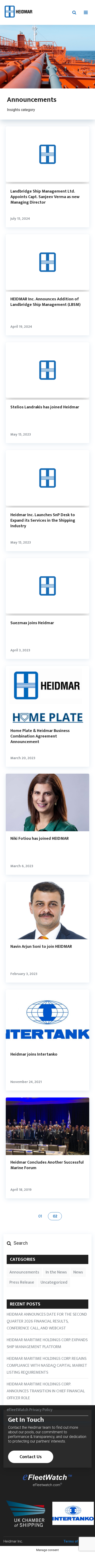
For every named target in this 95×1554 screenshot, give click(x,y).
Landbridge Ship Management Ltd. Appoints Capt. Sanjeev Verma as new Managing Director (45, 197)
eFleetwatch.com (46, 1485)
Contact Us (31, 1457)
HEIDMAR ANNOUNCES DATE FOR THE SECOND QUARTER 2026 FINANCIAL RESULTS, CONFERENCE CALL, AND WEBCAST (47, 1321)
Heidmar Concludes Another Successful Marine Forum (47, 1165)
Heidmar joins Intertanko (33, 1054)
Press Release (21, 1282)
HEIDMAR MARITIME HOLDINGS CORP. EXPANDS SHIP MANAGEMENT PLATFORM (47, 1343)
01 (40, 1216)
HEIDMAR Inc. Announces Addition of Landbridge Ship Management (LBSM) (45, 302)
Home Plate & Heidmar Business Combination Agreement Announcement (40, 736)
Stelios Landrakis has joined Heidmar (44, 407)
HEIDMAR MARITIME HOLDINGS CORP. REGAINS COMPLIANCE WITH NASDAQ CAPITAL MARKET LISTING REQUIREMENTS (47, 1365)
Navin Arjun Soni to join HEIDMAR (41, 946)
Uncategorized (54, 1282)
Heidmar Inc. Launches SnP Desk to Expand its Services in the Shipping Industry (42, 521)
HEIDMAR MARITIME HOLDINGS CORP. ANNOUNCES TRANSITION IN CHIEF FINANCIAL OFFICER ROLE (46, 1391)
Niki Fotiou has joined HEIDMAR (39, 838)
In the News (56, 1272)
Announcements (24, 1272)
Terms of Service (77, 1541)
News (78, 1272)
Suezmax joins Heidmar (32, 623)
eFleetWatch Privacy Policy (29, 1409)
